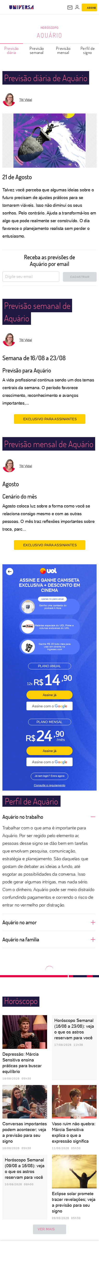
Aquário (49, 35)
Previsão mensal (63, 50)
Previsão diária (11, 50)
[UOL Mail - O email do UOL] (70, 7)
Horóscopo (49, 27)
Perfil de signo (87, 50)
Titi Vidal (25, 100)
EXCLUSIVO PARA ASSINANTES (50, 419)
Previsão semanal (37, 50)
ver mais (46, 1229)
